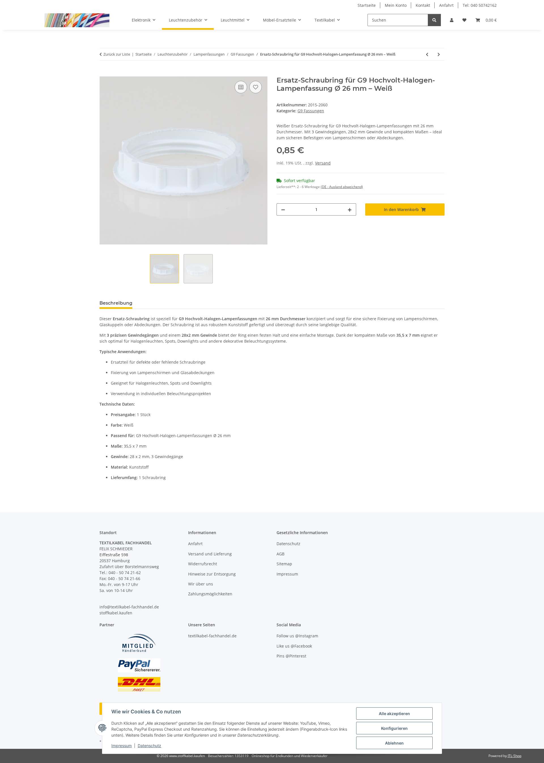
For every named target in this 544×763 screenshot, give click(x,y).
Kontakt (423, 5)
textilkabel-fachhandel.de (212, 635)
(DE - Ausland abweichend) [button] (342, 186)
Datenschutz (149, 745)
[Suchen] (434, 20)
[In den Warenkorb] (104, 73)
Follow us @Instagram (297, 635)
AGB (280, 554)
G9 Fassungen (311, 110)
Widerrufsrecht (202, 563)
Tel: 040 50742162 (480, 5)
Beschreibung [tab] (115, 303)
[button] (451, 20)
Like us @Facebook (294, 646)
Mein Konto (396, 5)
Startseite (367, 5)
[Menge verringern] (283, 209)
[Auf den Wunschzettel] (255, 87)
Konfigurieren (394, 728)
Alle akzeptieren (394, 713)
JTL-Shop (514, 755)
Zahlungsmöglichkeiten (210, 594)
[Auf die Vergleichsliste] (241, 87)
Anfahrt (446, 5)
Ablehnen (394, 743)
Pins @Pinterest (291, 656)
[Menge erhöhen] (349, 209)
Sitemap (284, 563)
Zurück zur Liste (116, 54)
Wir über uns (200, 584)
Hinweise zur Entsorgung (212, 574)
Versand (323, 163)
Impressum (121, 745)
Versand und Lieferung (210, 554)
